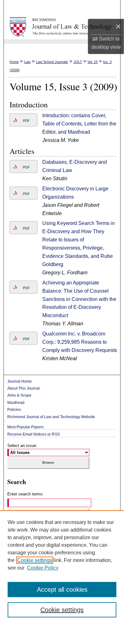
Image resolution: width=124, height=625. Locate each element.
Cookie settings (34, 560)
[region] (62, 567)
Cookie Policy (43, 568)
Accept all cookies (62, 589)
